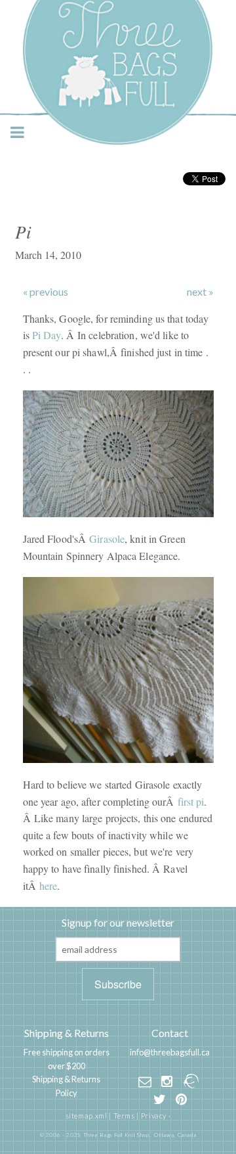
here (48, 885)
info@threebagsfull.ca (170, 1052)
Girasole (107, 538)
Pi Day (46, 335)
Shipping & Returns (66, 1033)
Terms (124, 1115)
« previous (45, 292)
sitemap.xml (87, 1115)
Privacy (154, 1115)
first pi (191, 801)
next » (200, 292)
